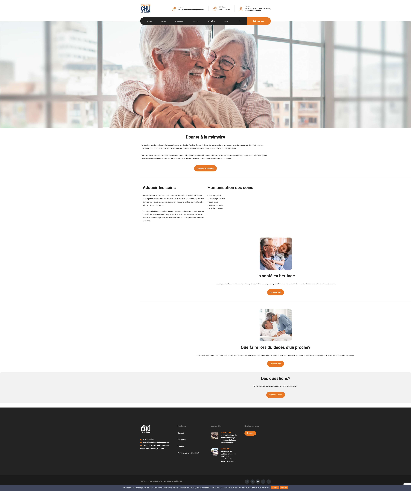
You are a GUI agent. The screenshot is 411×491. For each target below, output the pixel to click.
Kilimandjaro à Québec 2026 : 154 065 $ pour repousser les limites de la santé (228, 456)
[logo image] (145, 8)
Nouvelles (182, 440)
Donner (226, 21)
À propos (150, 21)
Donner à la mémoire (205, 168)
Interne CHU (195, 21)
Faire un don (258, 21)
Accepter (275, 488)
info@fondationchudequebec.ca (191, 9)
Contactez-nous (275, 395)
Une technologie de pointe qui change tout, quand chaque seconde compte (229, 439)
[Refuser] (408, 488)
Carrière (181, 446)
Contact (181, 433)
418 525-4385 (224, 9)
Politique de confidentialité (188, 453)
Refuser (284, 488)
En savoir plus (275, 292)
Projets (163, 21)
